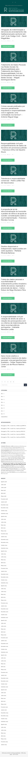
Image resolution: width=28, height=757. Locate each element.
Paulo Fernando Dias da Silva (11, 467)
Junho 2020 (3, 695)
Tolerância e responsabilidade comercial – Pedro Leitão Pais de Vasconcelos (13, 181)
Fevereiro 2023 (4, 603)
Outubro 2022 (4, 614)
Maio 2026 (3, 490)
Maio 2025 (3, 525)
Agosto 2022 (4, 620)
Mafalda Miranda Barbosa (14, 464)
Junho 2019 (3, 730)
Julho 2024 (3, 554)
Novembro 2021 (4, 646)
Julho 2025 (3, 519)
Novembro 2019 (4, 715)
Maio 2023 (3, 594)
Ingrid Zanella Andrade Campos (18, 456)
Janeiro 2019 (4, 744)
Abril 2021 (3, 666)
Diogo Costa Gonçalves (14, 450)
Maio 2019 (3, 733)
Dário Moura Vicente (23, 450)
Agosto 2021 (4, 655)
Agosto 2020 (4, 689)
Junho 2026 (3, 487)
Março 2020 (3, 704)
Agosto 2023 (4, 585)
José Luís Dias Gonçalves (7, 459)
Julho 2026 (3, 484)
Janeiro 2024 (4, 571)
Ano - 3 (10, 82)
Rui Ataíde (12, 472)
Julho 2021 (3, 658)
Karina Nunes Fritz (20, 461)
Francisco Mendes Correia (11, 455)
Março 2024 (3, 565)
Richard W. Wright (15, 470)
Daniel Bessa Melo (21, 449)
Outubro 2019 (4, 718)
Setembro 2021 (4, 652)
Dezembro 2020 (4, 678)
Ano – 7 (2, 410)
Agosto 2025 (4, 516)
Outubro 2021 (4, 649)
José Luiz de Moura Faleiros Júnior (16, 458)
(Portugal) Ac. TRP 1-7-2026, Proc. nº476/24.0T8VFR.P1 (13, 437)
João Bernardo (7, 461)
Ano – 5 (2, 405)
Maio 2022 (3, 629)
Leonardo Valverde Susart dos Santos (7, 462)
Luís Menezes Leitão (17, 462)
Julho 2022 (3, 623)
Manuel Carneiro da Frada (7, 466)
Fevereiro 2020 (4, 707)
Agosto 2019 (4, 724)
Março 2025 (3, 530)
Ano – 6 (2, 408)
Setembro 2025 (4, 513)
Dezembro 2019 (4, 712)
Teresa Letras (5, 473)
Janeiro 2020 (4, 710)
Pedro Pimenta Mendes (12, 469)
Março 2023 (3, 600)
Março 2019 (3, 738)
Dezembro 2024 (4, 539)
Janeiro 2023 (4, 606)
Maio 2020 (3, 698)
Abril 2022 (3, 632)
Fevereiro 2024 (4, 568)
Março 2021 (3, 669)
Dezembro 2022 (4, 608)
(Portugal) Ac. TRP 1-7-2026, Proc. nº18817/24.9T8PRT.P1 (13, 425)
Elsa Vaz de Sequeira (6, 452)
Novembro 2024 (4, 542)
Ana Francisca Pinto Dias (19, 446)
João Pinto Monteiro (13, 461)
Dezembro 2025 (4, 504)
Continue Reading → (8, 46)
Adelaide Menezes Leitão (7, 446)
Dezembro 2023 (4, 574)
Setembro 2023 (4, 582)
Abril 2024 (3, 562)
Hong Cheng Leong (8, 456)
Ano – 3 (2, 399)
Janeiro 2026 (4, 501)
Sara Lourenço (17, 472)
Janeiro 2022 (4, 640)
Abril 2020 (3, 701)
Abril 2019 (3, 736)
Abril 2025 (3, 528)
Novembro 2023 (4, 577)
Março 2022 (3, 634)
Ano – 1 (2, 393)
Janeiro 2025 (4, 536)
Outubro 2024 (4, 545)
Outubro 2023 (4, 580)
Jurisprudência (4, 416)
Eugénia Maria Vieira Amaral (16, 452)
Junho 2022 (3, 626)
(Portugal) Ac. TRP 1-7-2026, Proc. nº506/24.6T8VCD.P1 (13, 428)
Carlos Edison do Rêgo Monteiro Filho (11, 449)
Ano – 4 (2, 402)
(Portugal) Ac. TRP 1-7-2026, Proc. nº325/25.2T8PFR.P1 (13, 434)
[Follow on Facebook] (12, 2)
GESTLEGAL (15, 754)
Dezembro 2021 (4, 643)
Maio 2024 (3, 559)
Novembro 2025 (4, 507)
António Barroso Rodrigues (7, 447)
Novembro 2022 (4, 611)
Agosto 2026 (4, 481)
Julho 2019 (3, 727)
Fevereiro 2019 (4, 741)
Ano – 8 (2, 413)
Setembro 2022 (4, 617)
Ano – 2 (2, 396)
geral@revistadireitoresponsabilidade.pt (14, 5)
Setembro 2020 (4, 686)
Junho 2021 (3, 660)
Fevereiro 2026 (4, 499)
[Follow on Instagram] (15, 2)
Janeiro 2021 (4, 675)
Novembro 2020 (4, 681)
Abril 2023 (3, 597)
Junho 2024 (3, 556)
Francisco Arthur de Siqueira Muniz (11, 453)
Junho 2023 (3, 591)
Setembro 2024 (4, 548)
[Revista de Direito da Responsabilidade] (14, 9)
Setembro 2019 (4, 721)
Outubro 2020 (4, 684)
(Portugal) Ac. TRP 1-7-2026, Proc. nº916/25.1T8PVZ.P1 (13, 431)
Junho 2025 (3, 522)
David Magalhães (5, 450)
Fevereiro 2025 (4, 533)
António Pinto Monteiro (17, 447)
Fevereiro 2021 (4, 672)
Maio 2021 (3, 663)
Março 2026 (3, 496)
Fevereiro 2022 (4, 637)
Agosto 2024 (4, 551)
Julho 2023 (3, 588)
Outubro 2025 (4, 510)
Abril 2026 (3, 493)
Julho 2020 (3, 692)
